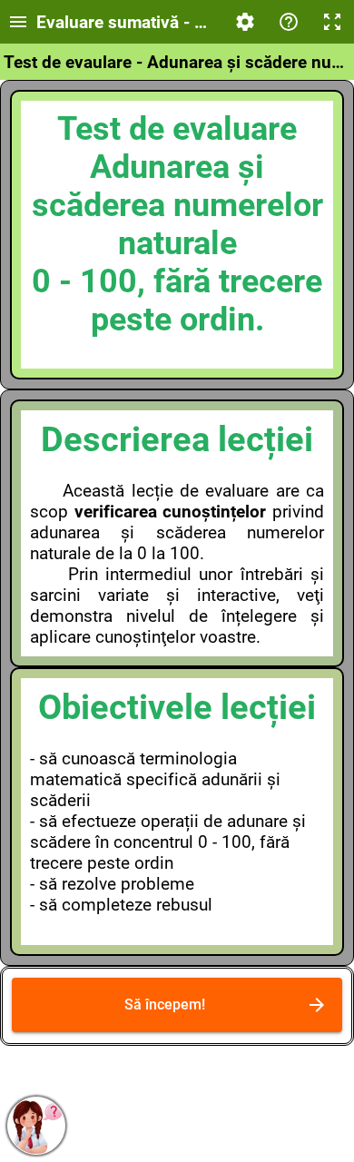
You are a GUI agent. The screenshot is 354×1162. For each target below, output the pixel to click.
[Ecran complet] (332, 22)
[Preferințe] (245, 22)
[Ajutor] (288, 22)
